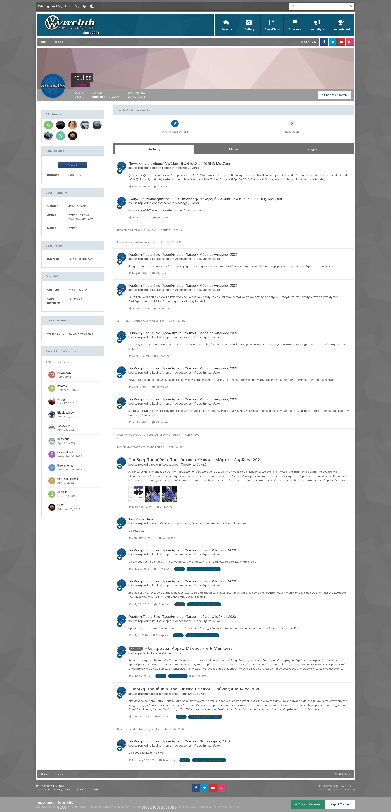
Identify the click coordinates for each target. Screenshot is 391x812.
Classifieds (272, 29)
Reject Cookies (340, 804)
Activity (316, 29)
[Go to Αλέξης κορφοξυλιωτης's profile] (48, 125)
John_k (62, 492)
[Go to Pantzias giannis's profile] (51, 480)
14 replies (162, 568)
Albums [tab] (233, 149)
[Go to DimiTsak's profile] (84, 125)
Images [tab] (312, 149)
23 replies (161, 273)
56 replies (168, 537)
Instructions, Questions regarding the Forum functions (210, 523)
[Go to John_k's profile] (51, 494)
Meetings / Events (187, 167)
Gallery (249, 29)
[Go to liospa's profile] (72, 125)
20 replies (162, 217)
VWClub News (171, 653)
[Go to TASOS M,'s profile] (51, 427)
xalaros (62, 386)
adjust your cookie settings (159, 806)
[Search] (350, 6)
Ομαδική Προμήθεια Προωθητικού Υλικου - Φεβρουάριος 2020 (179, 741)
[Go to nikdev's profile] (60, 125)
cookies (62, 806)
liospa (121, 242)
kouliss (132, 167)
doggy (61, 399)
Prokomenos (65, 465)
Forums (227, 29)
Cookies (96, 789)
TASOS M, (64, 425)
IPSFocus (58, 785)
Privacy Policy (61, 789)
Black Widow (66, 412)
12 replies (168, 760)
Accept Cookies (309, 804)
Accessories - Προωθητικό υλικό (197, 258)
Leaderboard (341, 29)
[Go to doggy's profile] (51, 401)
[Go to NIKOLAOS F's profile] (51, 374)
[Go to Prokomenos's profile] (51, 467)
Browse (294, 29)
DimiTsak (123, 729)
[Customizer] (92, 6)
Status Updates (332, 6)
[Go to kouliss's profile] (121, 166)
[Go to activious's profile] (51, 441)
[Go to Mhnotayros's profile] (48, 135)
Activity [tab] (154, 149)
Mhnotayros (124, 446)
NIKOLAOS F (65, 372)
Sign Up (80, 6)
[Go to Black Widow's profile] (51, 414)
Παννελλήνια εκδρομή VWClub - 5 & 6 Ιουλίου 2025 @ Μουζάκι (179, 164)
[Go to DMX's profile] (72, 135)
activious (63, 439)
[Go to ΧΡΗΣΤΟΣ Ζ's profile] (60, 135)
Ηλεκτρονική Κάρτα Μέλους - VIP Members (188, 648)
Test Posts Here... (142, 519)
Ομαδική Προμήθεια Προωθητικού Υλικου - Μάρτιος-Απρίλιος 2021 (182, 254)
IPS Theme (42, 785)
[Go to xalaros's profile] (51, 388)
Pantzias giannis (68, 478)
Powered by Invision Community (336, 789)
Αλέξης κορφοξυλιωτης (132, 434)
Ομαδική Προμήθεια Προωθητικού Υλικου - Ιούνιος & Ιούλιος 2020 (182, 550)
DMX (60, 505)
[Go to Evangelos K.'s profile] (51, 454)
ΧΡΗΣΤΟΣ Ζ (125, 320)
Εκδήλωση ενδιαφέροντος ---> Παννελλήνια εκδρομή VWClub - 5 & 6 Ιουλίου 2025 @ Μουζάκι (205, 199)
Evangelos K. (65, 452)
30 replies (163, 186)
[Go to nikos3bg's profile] (97, 125)
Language (42, 789)
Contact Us (80, 789)
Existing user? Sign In (53, 6)
